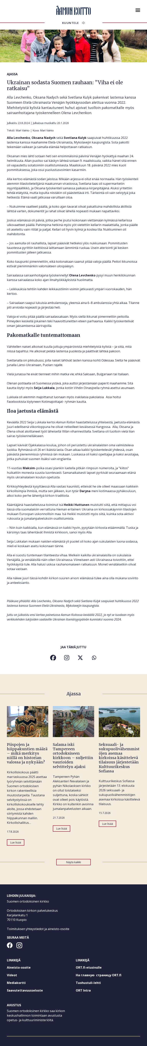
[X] (80, 658)
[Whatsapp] (94, 658)
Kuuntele (70, 23)
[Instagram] (67, 658)
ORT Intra (90, 991)
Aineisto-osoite (19, 967)
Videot (12, 975)
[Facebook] (53, 658)
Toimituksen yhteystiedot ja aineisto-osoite (38, 929)
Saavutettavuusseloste (25, 990)
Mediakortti (16, 983)
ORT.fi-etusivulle (96, 968)
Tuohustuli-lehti (95, 983)
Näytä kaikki (73, 862)
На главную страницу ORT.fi (105, 976)
